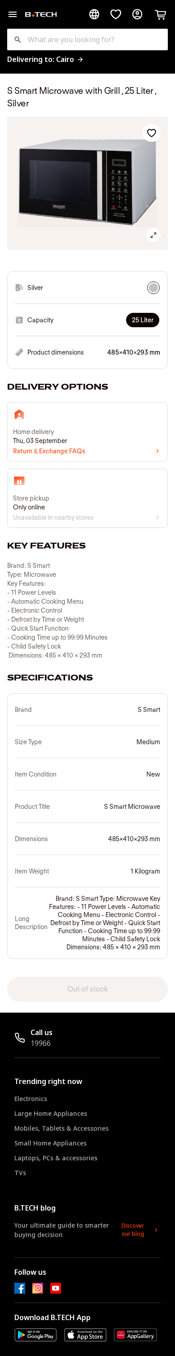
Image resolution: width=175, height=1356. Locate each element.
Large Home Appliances (50, 1113)
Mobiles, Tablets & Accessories (61, 1128)
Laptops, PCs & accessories (55, 1158)
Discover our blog (133, 1230)
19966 (41, 1043)
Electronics (30, 1098)
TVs (20, 1172)
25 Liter (142, 320)
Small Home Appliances (50, 1143)
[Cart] (160, 14)
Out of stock (87, 989)
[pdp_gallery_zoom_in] (153, 235)
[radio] (153, 287)
